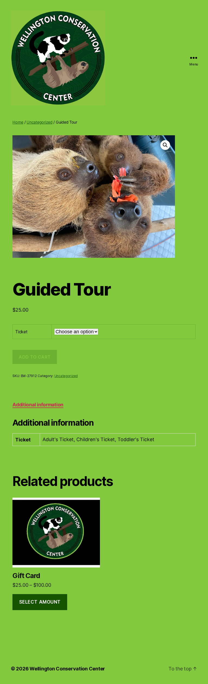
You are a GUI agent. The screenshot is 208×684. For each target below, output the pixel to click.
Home (17, 122)
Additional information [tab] (37, 404)
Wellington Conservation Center (67, 669)
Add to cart (35, 357)
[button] (165, 145)
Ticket (21, 331)
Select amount (40, 602)
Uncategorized (40, 122)
